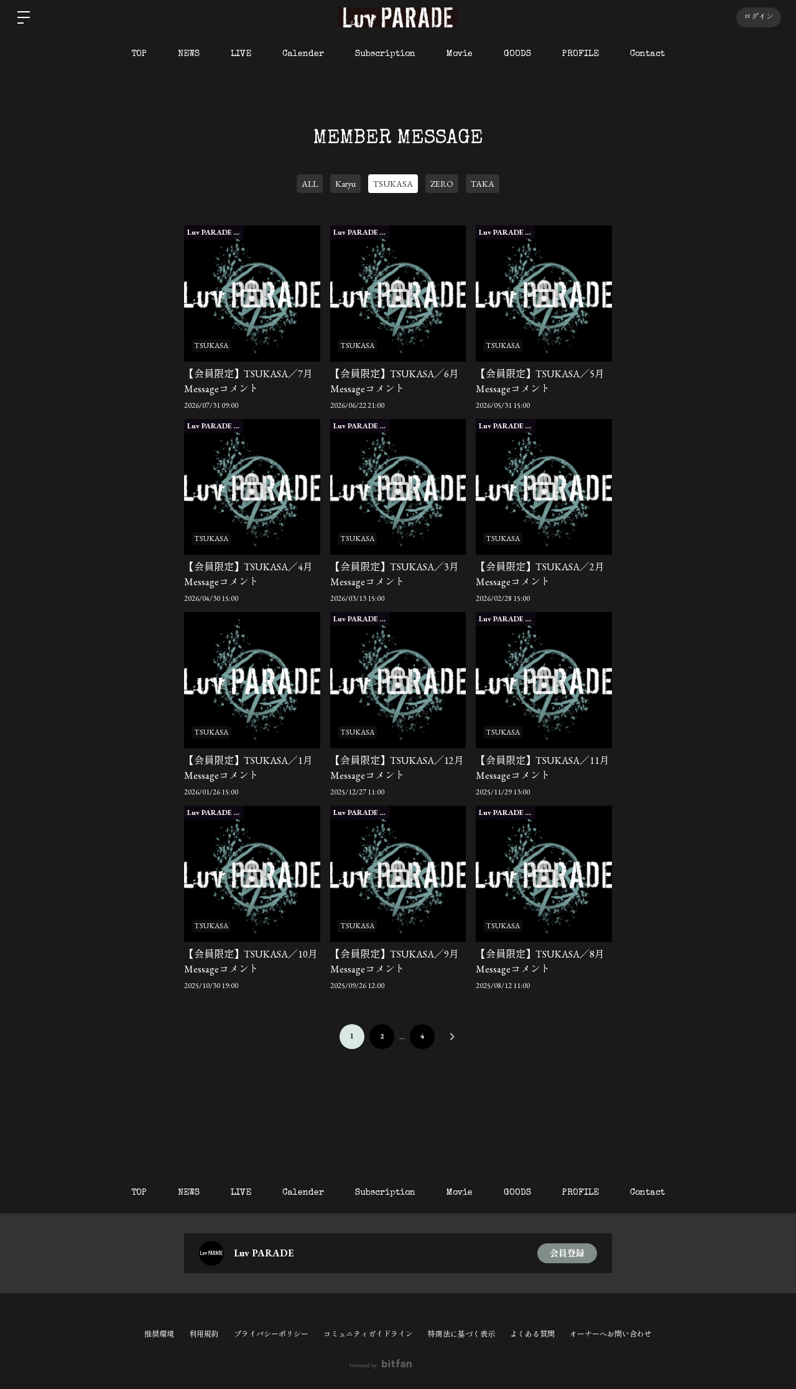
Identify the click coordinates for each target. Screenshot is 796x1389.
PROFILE (580, 54)
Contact (647, 54)
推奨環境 (159, 1334)
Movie (460, 54)
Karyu (345, 183)
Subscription (385, 54)
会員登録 (567, 1253)
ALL (310, 183)
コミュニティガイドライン (368, 1334)
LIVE (241, 54)
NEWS (189, 54)
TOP (139, 54)
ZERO (441, 183)
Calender (303, 54)
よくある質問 (532, 1334)
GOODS (517, 54)
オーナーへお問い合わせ (611, 1334)
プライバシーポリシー (271, 1334)
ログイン (759, 17)
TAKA (482, 183)
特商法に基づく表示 (461, 1334)
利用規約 (204, 1334)
